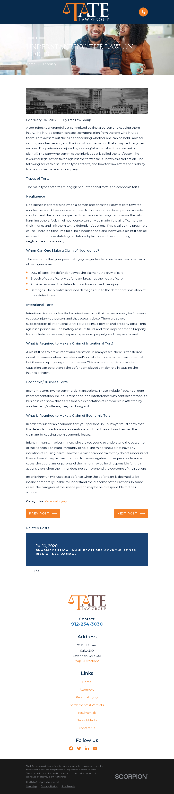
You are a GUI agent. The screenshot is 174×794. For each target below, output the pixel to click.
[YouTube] (95, 748)
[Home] (86, 12)
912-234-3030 (87, 624)
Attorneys (87, 689)
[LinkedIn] (87, 748)
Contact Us (87, 728)
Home (87, 682)
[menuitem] (31, 786)
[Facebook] (71, 748)
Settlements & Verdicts (87, 705)
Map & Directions (87, 661)
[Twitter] (79, 748)
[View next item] (44, 571)
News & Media (87, 720)
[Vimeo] (103, 748)
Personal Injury (56, 501)
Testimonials (87, 712)
